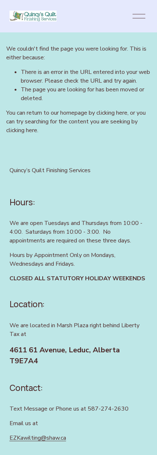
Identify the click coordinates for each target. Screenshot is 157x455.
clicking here (111, 113)
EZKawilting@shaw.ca (37, 438)
